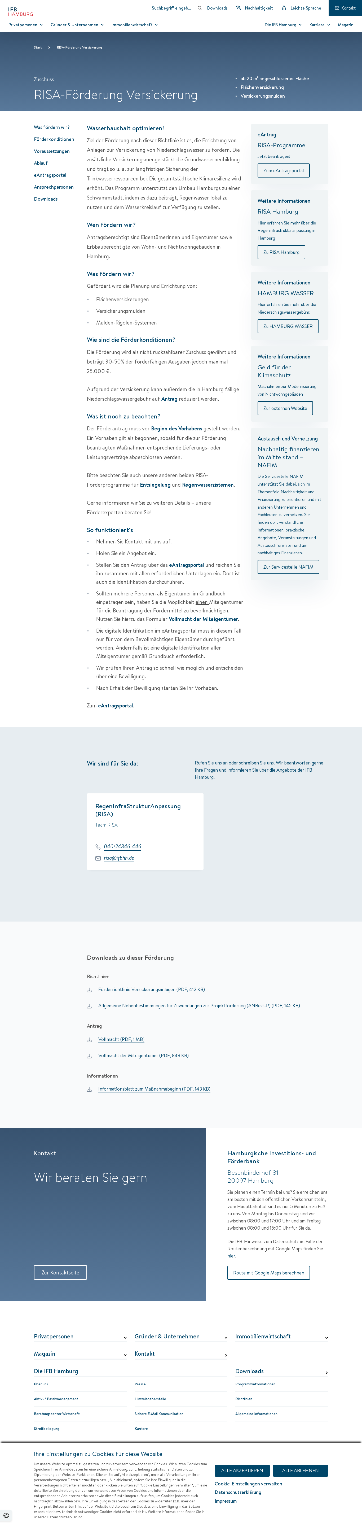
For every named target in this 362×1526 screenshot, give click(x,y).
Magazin (44, 1354)
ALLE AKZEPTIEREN (242, 1470)
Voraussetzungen (52, 151)
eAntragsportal (50, 175)
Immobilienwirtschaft (263, 1336)
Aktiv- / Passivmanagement (56, 1399)
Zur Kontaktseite (60, 1272)
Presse (140, 1384)
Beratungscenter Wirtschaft (57, 1413)
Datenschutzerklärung (238, 1492)
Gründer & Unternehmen (167, 1336)
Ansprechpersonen (54, 187)
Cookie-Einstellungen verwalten (248, 1484)
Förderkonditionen (54, 139)
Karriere (141, 1428)
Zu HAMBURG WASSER (288, 326)
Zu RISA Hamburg (281, 252)
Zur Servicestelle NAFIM (288, 567)
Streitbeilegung (46, 1428)
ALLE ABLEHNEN (300, 1470)
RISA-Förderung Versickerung (79, 47)
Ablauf (41, 163)
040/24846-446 (122, 846)
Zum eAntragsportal (283, 170)
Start (38, 47)
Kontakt (145, 1354)
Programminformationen (255, 1384)
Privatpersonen (53, 1336)
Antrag (169, 398)
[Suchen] (200, 8)
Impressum (226, 1501)
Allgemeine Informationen (256, 1413)
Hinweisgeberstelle (150, 1399)
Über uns (41, 1384)
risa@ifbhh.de (119, 858)
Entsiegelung (155, 484)
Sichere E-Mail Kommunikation (159, 1413)
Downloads (46, 199)
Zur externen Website (285, 408)
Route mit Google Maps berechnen (268, 1272)
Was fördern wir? (52, 127)
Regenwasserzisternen (208, 484)
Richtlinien (243, 1399)
